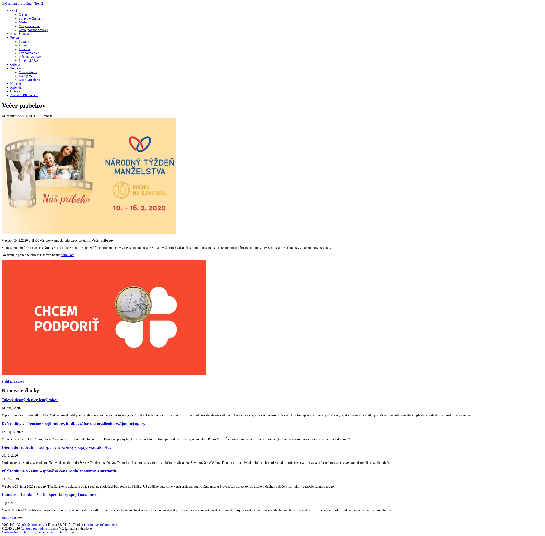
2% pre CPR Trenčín (24, 95)
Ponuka (24, 41)
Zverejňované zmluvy (33, 30)
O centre (24, 14)
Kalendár (16, 87)
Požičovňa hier (29, 53)
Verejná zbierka (29, 26)
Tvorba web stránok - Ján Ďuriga (52, 532)
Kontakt (15, 83)
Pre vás (15, 37)
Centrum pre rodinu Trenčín (39, 528)
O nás (14, 11)
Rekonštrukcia (20, 34)
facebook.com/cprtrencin (100, 524)
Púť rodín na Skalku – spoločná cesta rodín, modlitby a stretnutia (59, 471)
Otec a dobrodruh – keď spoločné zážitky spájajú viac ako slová (58, 447)
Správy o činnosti (30, 18)
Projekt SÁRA (29, 60)
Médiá (23, 22)
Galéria (15, 64)
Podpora (16, 68)
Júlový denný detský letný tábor (30, 400)
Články (15, 91)
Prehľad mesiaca (13, 381)
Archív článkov (12, 517)
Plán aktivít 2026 (30, 57)
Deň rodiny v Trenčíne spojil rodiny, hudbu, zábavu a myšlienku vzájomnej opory (73, 423)
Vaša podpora (28, 72)
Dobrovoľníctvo (30, 80)
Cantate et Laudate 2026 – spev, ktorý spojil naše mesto (50, 494)
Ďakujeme (26, 76)
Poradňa (24, 49)
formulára (67, 255)
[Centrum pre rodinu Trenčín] (23, 3)
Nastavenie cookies (15, 532)
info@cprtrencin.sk (34, 524)
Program (24, 45)
